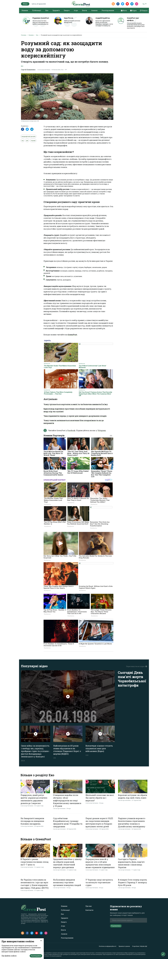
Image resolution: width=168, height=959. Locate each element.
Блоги (84, 10)
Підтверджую (36, 956)
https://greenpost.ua (130, 953)
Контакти (89, 910)
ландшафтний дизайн (28, 136)
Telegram (102, 430)
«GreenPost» (48, 953)
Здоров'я (56, 10)
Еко (46, 10)
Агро (76, 10)
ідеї (27, 140)
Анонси (94, 10)
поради (33, 140)
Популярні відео (34, 666)
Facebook (71, 430)
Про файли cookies (9, 956)
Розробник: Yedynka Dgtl (139, 946)
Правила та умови (124, 946)
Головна (23, 35)
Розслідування (108, 10)
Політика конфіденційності (107, 946)
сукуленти (48, 196)
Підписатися (116, 926)
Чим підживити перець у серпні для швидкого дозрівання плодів (75, 416)
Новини (25, 10)
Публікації (36, 10)
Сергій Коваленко (28, 70)
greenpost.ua (66, 954)
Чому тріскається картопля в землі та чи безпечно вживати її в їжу (76, 404)
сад (22, 140)
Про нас (88, 906)
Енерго (67, 10)
